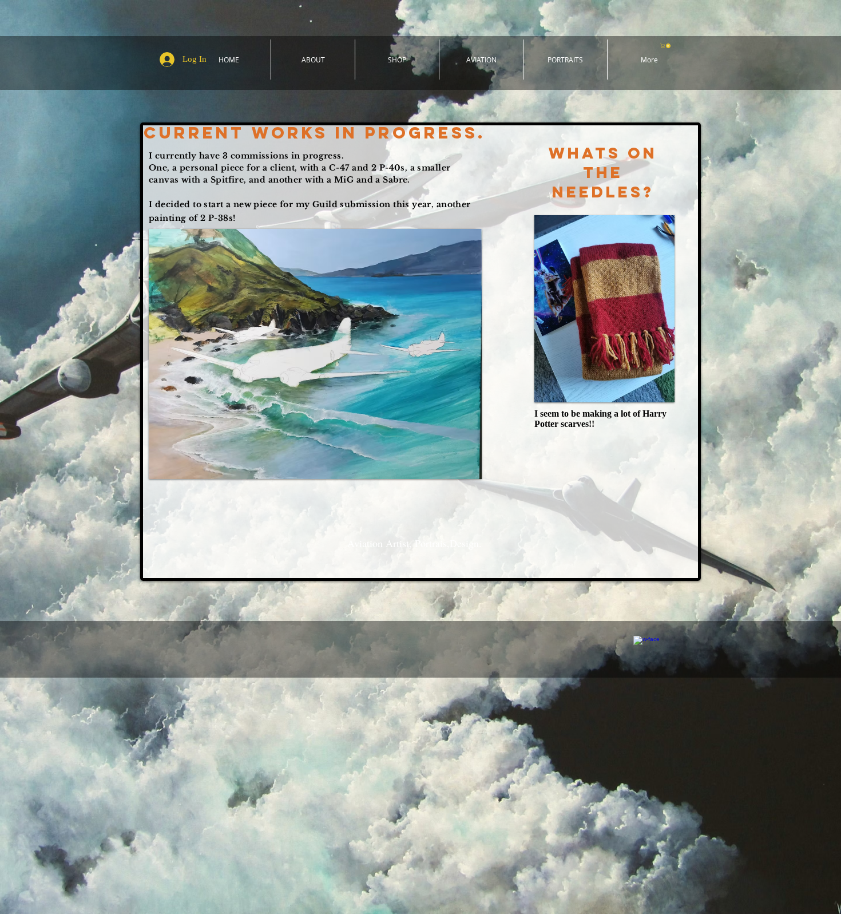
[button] (666, 45)
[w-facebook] (646, 649)
